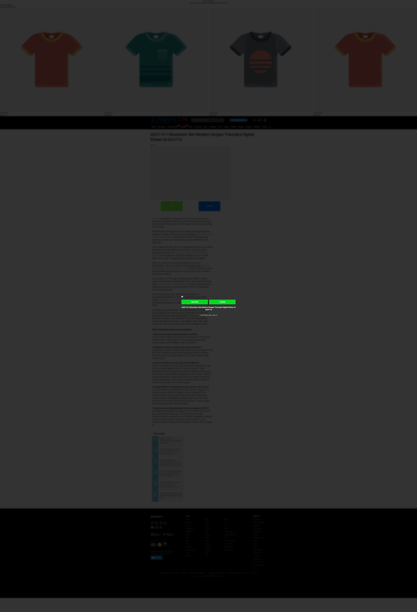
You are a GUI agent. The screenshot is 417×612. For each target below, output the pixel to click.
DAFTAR (194, 302)
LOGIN (222, 302)
